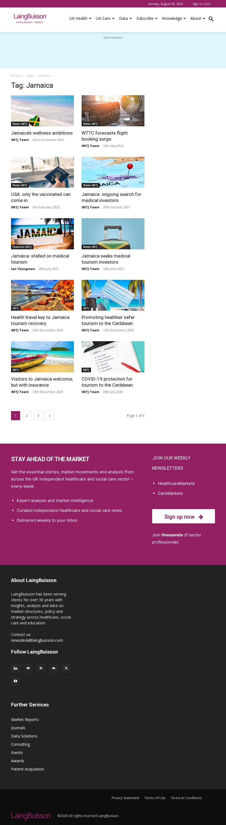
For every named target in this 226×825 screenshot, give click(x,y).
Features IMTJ (22, 247)
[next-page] (49, 415)
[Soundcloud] (53, 668)
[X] (66, 668)
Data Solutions (24, 736)
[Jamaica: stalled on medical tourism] (42, 233)
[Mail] (28, 668)
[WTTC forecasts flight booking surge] (113, 110)
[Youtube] (15, 681)
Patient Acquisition (27, 769)
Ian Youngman (23, 269)
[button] (211, 19)
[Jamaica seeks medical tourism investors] (113, 233)
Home (16, 75)
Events (17, 752)
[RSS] (40, 668)
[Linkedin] (15, 668)
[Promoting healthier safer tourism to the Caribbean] (113, 295)
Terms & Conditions (186, 798)
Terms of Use (154, 798)
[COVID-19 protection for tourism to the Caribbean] (113, 356)
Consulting (20, 744)
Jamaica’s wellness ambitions (42, 133)
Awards (17, 760)
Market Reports (25, 719)
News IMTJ (20, 124)
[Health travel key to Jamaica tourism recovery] (42, 295)
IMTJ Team (20, 140)
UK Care (103, 18)
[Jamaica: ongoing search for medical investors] (113, 172)
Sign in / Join (202, 4)
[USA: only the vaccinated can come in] (42, 172)
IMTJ (16, 308)
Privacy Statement (125, 798)
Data (123, 18)
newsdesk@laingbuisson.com (37, 640)
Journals (18, 727)
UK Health (78, 18)
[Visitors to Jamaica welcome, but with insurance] (42, 356)
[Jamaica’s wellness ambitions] (42, 110)
